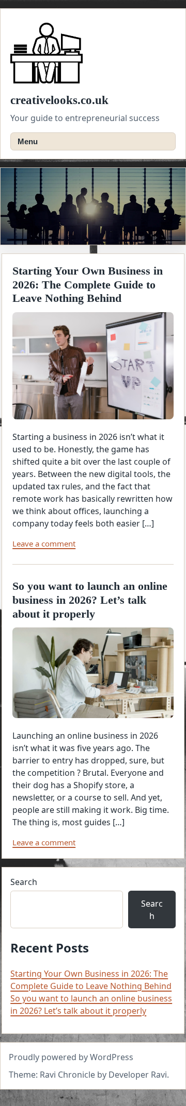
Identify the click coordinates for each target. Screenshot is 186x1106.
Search (23, 882)
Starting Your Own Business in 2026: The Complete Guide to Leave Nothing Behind (87, 284)
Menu (28, 141)
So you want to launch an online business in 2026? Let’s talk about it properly (89, 600)
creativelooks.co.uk (59, 100)
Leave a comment (43, 543)
